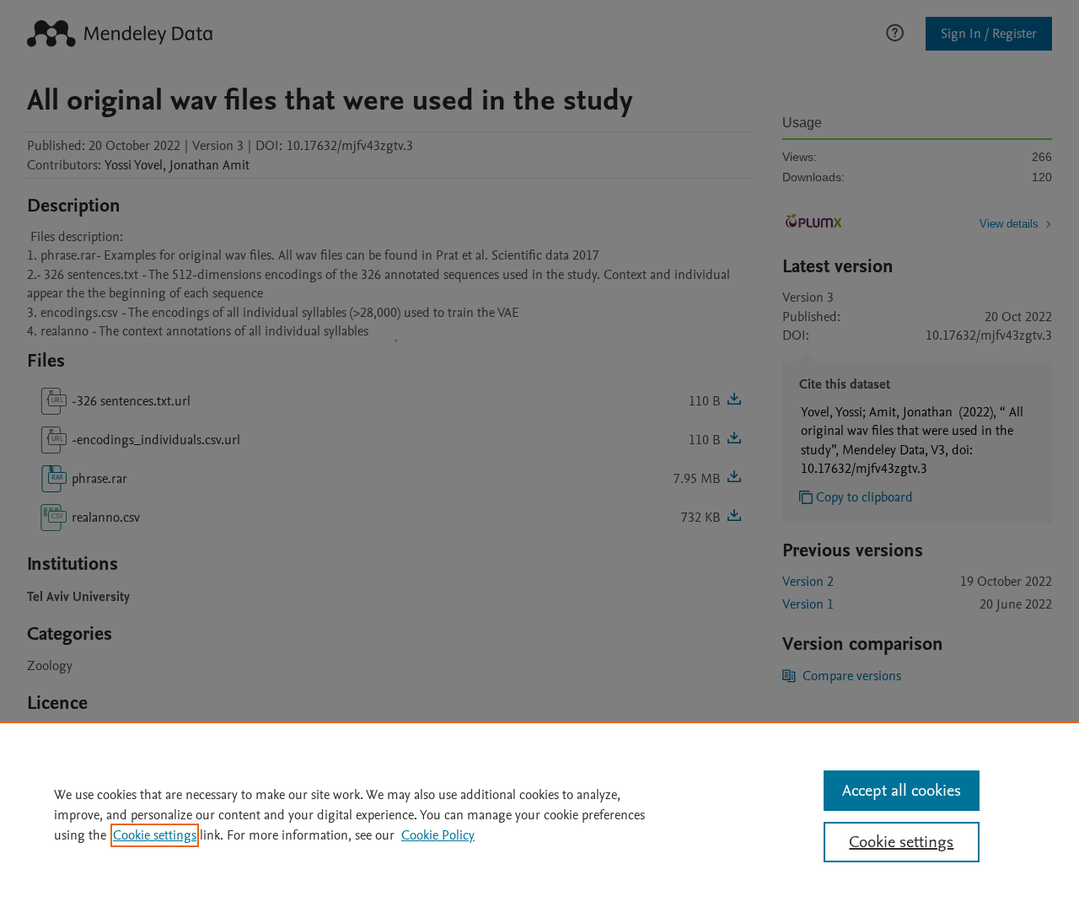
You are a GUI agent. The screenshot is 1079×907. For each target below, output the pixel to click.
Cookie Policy (438, 835)
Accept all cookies (901, 791)
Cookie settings (154, 835)
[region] (539, 814)
